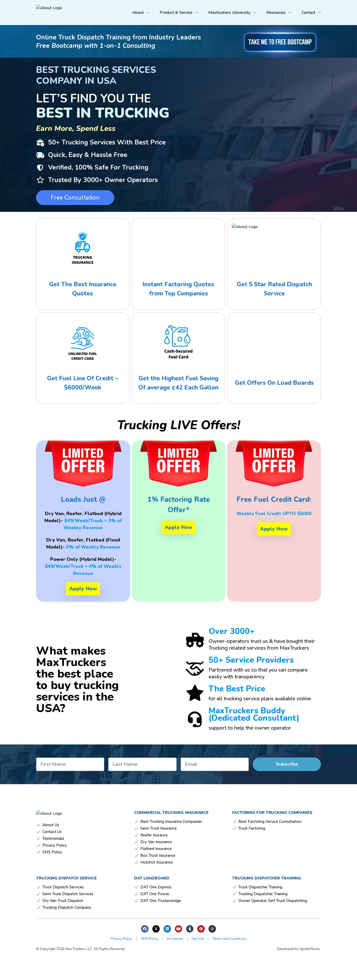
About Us (50, 825)
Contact (308, 12)
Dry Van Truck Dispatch (62, 900)
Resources (276, 12)
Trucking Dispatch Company (66, 907)
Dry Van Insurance (156, 842)
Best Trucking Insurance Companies (171, 821)
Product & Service (176, 12)
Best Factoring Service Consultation (269, 821)
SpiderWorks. (310, 949)
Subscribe (287, 764)
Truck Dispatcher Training (260, 887)
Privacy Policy (54, 845)
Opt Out (198, 938)
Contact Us (52, 831)
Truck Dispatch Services (63, 887)
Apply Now (83, 588)
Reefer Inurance (154, 835)
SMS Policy (52, 852)
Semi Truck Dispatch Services (67, 894)
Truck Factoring (251, 828)
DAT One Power (154, 894)
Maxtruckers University (229, 12)
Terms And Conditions (229, 938)
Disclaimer (175, 938)
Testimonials (53, 838)
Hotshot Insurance (156, 862)
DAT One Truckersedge (160, 900)
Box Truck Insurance (157, 855)
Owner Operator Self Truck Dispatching (272, 900)
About (138, 12)
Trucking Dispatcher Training (262, 894)
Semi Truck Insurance (158, 828)
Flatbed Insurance (156, 848)
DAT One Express (155, 887)
